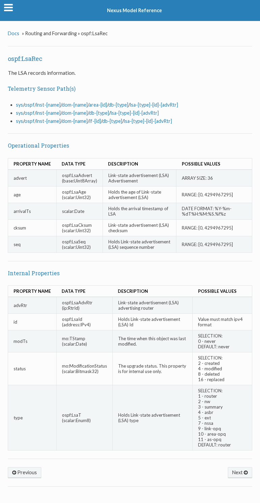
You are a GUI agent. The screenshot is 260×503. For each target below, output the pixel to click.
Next (238, 472)
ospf (29, 105)
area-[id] (98, 105)
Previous (26, 472)
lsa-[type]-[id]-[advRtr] (154, 105)
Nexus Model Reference (134, 10)
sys (19, 105)
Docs (13, 33)
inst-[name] (48, 105)
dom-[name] (75, 105)
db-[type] (118, 105)
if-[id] (95, 121)
